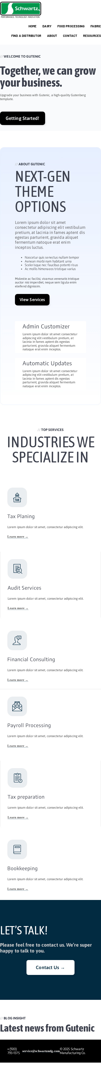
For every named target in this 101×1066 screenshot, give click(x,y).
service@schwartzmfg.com (41, 1051)
